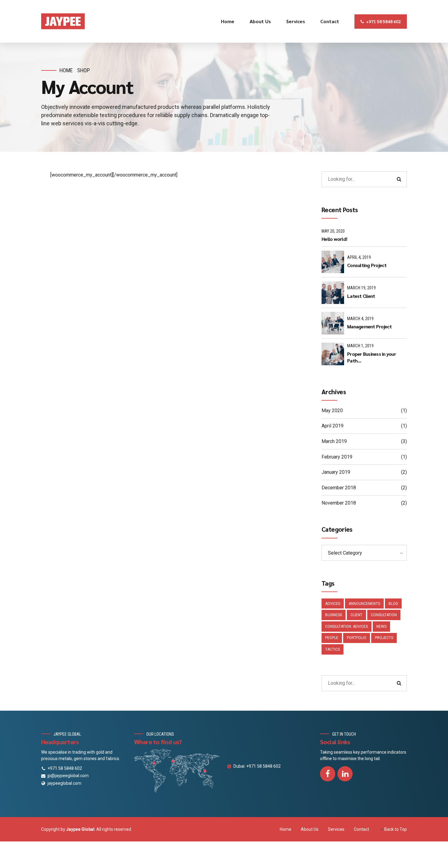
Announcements (364, 604)
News (381, 626)
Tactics (332, 649)
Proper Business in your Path (371, 357)
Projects (384, 638)
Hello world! (334, 239)
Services (295, 21)
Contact (329, 21)
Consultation (384, 615)
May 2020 (332, 410)
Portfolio (356, 638)
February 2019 (337, 457)
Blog (393, 604)
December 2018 (339, 488)
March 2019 (334, 441)
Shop (83, 70)
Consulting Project (367, 265)
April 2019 (332, 426)
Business (333, 615)
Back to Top (395, 829)
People (331, 638)
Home (227, 21)
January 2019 (336, 472)
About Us (260, 21)
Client (356, 615)
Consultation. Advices (346, 626)
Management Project (369, 326)
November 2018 (339, 503)
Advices (332, 604)
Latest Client (361, 296)
